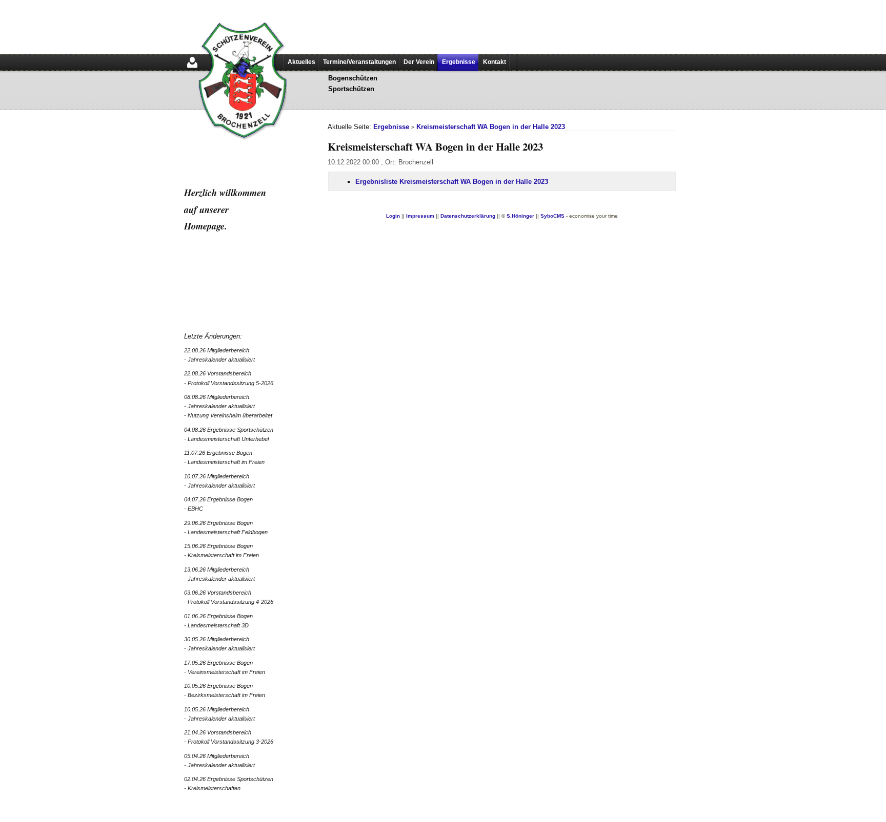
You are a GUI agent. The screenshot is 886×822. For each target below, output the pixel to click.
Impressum (420, 216)
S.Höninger (520, 216)
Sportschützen (351, 89)
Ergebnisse (458, 62)
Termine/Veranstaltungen (359, 62)
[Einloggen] (192, 69)
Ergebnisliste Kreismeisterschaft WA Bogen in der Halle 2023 (451, 181)
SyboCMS (552, 216)
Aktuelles (301, 62)
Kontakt (494, 62)
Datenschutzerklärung (467, 216)
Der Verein (419, 62)
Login (393, 216)
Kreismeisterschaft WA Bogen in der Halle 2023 (490, 127)
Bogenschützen (352, 78)
